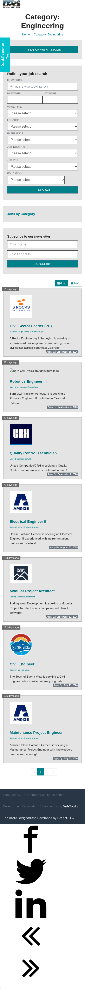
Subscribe (42, 263)
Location (13, 120)
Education (14, 173)
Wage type (14, 106)
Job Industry (16, 146)
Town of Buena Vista (20, 670)
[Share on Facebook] (31, 853)
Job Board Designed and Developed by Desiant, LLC (38, 818)
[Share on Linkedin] (31, 918)
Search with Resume (44, 49)
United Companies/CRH (21, 459)
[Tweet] (31, 886)
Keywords (14, 80)
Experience (15, 133)
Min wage (13, 93)
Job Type (13, 160)
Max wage (49, 93)
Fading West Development (22, 597)
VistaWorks (70, 806)
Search (43, 189)
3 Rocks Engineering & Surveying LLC (28, 332)
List (63, 283)
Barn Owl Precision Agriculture (24, 387)
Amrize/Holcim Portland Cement (25, 527)
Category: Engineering (48, 34)
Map (76, 283)
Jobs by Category (21, 214)
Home (26, 34)
